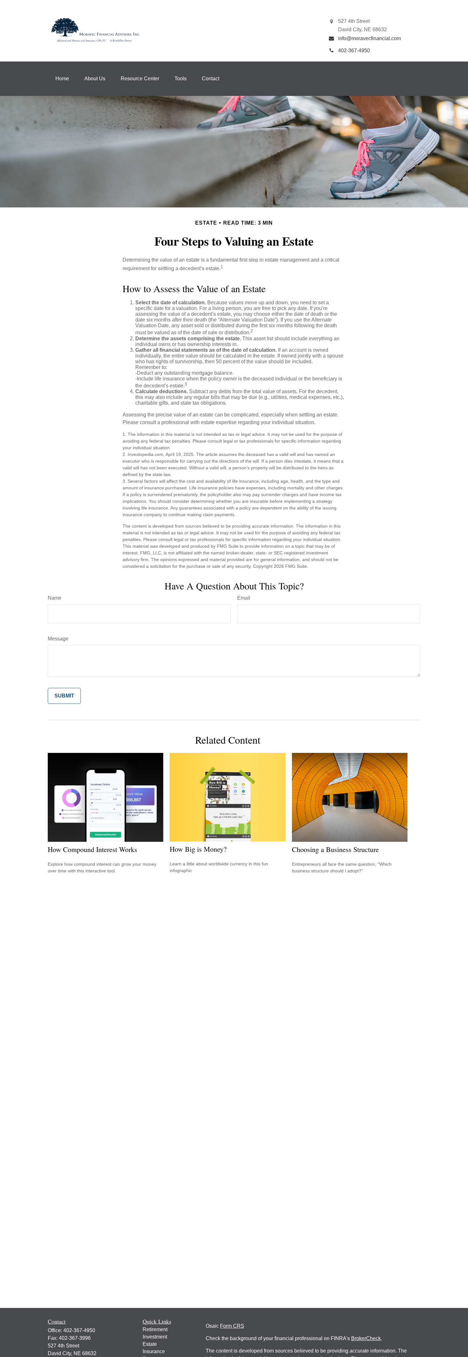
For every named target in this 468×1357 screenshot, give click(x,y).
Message (58, 638)
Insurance (154, 1351)
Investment (155, 1336)
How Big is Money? (198, 849)
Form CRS (232, 1326)
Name (54, 598)
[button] (62, 78)
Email (243, 598)
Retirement (155, 1329)
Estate (150, 1344)
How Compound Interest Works (92, 849)
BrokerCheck (366, 1338)
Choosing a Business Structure (335, 849)
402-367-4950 (79, 1330)
